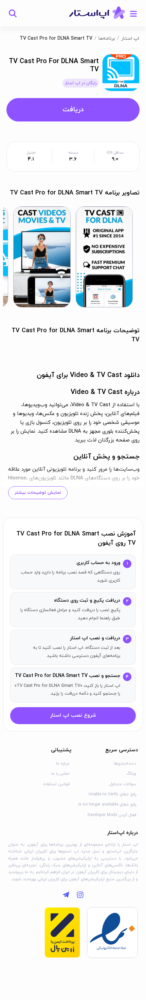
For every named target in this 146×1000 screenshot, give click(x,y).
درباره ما (63, 763)
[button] (104, 257)
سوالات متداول (122, 784)
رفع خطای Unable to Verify (112, 794)
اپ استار (130, 38)
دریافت (73, 109)
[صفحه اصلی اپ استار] (97, 13)
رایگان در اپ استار (80, 83)
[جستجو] (12, 13)
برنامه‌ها (106, 38)
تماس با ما (60, 773)
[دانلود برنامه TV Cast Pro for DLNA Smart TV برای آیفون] (121, 72)
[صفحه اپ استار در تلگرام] (66, 895)
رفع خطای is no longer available (107, 804)
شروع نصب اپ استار (73, 715)
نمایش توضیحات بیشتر (38, 493)
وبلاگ (131, 773)
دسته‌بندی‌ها (125, 763)
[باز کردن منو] (133, 13)
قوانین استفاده (56, 784)
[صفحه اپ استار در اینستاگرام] (80, 895)
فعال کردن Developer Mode (112, 815)
